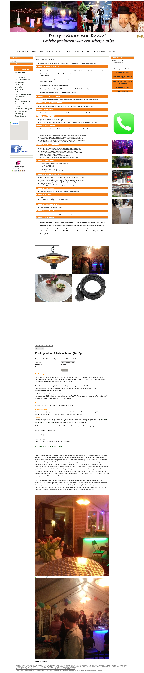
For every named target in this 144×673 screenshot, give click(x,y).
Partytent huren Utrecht (93, 666)
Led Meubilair (19, 82)
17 (52, 346)
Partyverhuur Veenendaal (118, 666)
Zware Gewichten (21, 116)
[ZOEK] (31, 61)
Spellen (17, 99)
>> (54, 245)
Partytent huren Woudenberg (96, 665)
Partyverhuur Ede (105, 666)
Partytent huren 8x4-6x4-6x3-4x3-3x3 (75, 666)
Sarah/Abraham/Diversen (23, 94)
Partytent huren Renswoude (56, 666)
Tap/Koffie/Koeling (21, 106)
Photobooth (19, 89)
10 (42, 346)
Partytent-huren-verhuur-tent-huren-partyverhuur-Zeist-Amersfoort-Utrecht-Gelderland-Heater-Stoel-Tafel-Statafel (45, 669)
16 (50, 346)
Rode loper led (20, 92)
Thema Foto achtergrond (23, 109)
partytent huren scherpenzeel (34, 665)
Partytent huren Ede (82, 665)
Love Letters (19, 87)
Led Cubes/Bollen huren (23, 80)
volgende (51, 245)
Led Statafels (19, 84)
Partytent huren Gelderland (68, 665)
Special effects (20, 97)
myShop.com (45, 661)
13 (46, 346)
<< (56, 245)
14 (47, 346)
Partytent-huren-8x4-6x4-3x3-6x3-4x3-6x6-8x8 (28, 667)
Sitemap (18, 665)
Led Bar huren (20, 77)
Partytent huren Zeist (111, 665)
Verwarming (19, 114)
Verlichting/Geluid (21, 111)
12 (45, 346)
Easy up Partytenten (22, 75)
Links (23, 665)
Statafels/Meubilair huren (23, 101)
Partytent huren (123, 665)
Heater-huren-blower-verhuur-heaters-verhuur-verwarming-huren (59, 667)
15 (49, 346)
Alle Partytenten (20, 72)
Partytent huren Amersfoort (52, 665)
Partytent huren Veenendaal (23, 666)
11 (43, 346)
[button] (36, 348)
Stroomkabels (19, 104)
